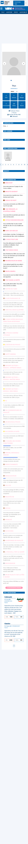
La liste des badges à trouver (14, 587)
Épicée (16, 12)
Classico (7, 624)
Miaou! (12, 91)
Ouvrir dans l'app (17, 3)
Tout (2, 12)
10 (24, 164)
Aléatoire (9, 12)
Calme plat (8, 597)
